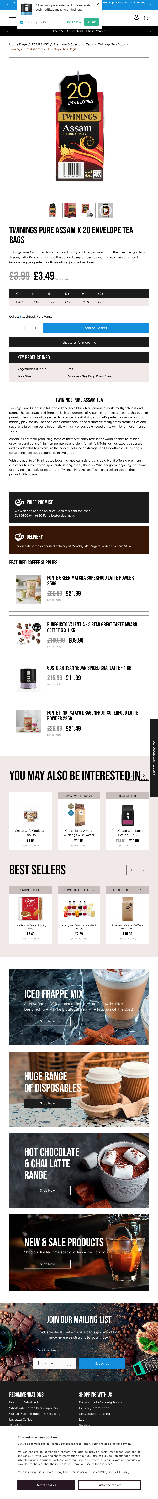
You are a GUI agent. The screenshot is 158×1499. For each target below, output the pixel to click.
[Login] (136, 17)
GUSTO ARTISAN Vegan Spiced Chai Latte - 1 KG (89, 668)
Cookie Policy (98, 1472)
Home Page (18, 44)
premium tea (18, 417)
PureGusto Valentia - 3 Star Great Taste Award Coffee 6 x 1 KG (92, 627)
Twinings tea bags (50, 460)
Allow (91, 22)
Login (83, 1419)
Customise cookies (109, 1485)
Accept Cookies (46, 1485)
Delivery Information (94, 1408)
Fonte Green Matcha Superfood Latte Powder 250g (90, 580)
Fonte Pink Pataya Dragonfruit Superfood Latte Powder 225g (92, 715)
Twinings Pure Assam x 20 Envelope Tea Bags (42, 49)
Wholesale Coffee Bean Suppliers (33, 1408)
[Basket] (146, 17)
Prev (8, 4)
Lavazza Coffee (20, 1419)
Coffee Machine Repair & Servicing (34, 1414)
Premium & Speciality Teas (73, 44)
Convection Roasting (94, 1414)
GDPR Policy (121, 1472)
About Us (16, 1425)
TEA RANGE (40, 44)
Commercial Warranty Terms (100, 1402)
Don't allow (73, 22)
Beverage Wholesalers (26, 1402)
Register (85, 1425)
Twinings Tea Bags (111, 44)
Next (150, 4)
